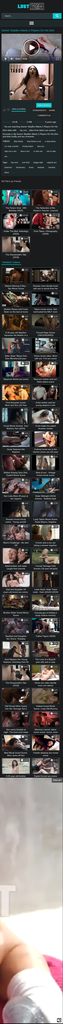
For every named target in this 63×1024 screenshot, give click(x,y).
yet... (6, 156)
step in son (25, 151)
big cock (23, 130)
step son (40, 146)
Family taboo (27, 146)
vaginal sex (52, 163)
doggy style (38, 163)
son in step (51, 151)
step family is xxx (34, 141)
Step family (18, 141)
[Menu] (31, 23)
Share (52, 110)
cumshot (51, 167)
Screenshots (39, 110)
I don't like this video (8, 109)
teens (31, 167)
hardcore (8, 167)
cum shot (25, 163)
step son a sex (11, 151)
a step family (50, 141)
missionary (20, 167)
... (13, 173)
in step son (38, 151)
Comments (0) (44, 116)
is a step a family (11, 146)
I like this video (4, 109)
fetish (7, 173)
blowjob (41, 167)
